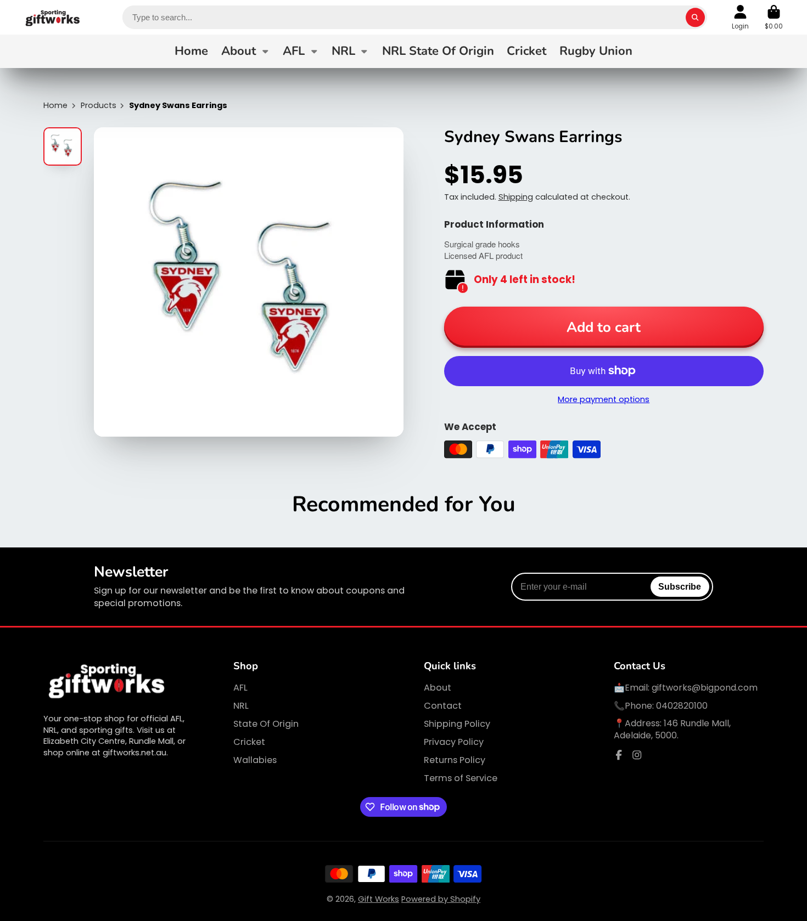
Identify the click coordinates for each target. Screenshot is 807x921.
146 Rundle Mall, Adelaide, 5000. (672, 729)
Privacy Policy (454, 742)
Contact (443, 706)
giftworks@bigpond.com (705, 687)
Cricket (526, 51)
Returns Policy (454, 760)
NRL (343, 51)
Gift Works (378, 899)
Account (740, 17)
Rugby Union (595, 51)
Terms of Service (460, 778)
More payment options (603, 399)
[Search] (695, 17)
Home (191, 51)
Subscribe (679, 586)
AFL (294, 51)
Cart (774, 17)
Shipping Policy (457, 724)
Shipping (515, 196)
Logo (53, 17)
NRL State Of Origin (438, 51)
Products (98, 105)
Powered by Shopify (440, 899)
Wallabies (255, 760)
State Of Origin (266, 724)
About (238, 51)
